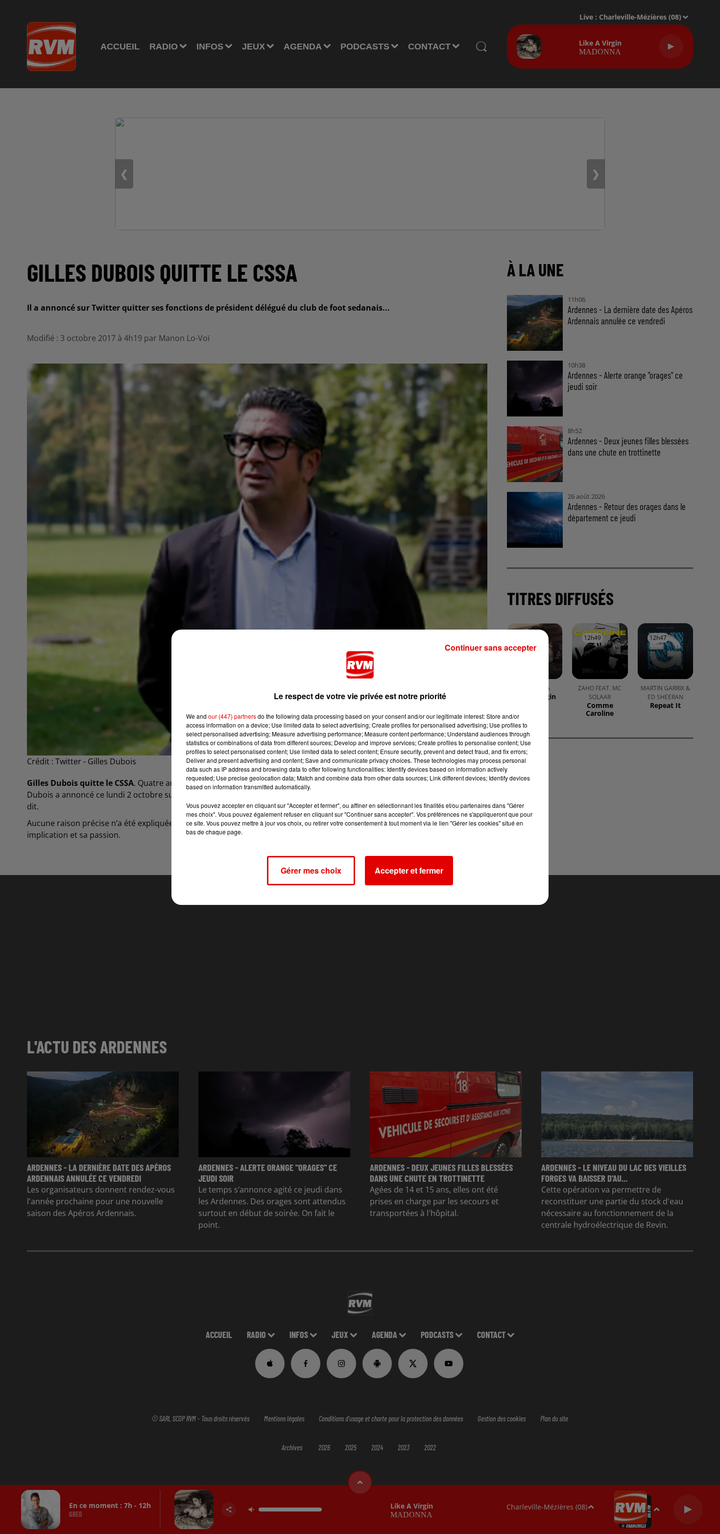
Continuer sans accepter (490, 647)
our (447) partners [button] (232, 716)
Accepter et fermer (409, 870)
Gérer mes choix (311, 870)
